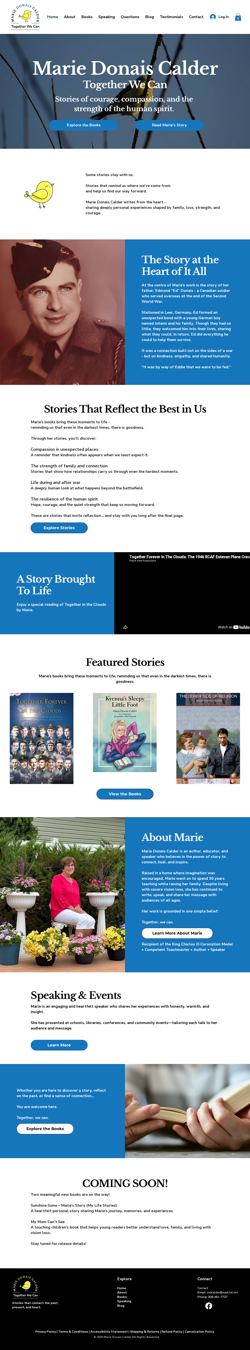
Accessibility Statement (109, 1332)
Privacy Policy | (46, 1332)
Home (121, 1288)
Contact (202, 1288)
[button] (107, 17)
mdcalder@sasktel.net (222, 1292)
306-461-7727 (218, 1297)
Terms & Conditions (73, 1332)
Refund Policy (172, 1332)
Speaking (124, 1301)
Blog (120, 1306)
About (122, 1292)
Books (122, 1297)
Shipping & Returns (144, 1332)
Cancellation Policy (199, 1332)
